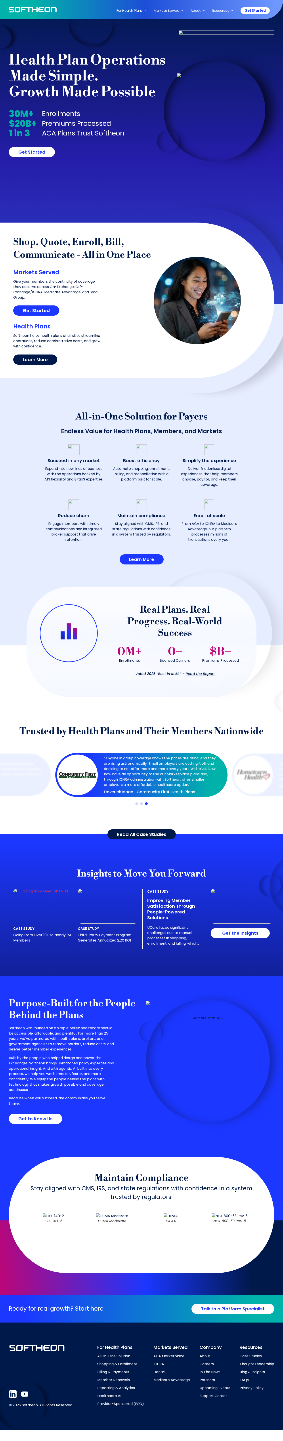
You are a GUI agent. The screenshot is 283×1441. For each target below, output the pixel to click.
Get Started (255, 10)
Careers (207, 1364)
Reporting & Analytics (116, 1387)
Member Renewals (113, 1379)
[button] (136, 803)
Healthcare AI (109, 1395)
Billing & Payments (113, 1371)
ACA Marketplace (168, 1356)
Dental (159, 1371)
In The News (210, 1371)
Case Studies (251, 1356)
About (205, 1356)
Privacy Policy (252, 1387)
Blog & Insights (252, 1371)
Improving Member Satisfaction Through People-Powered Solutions (171, 909)
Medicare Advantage (171, 1379)
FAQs (244, 1379)
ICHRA (158, 1364)
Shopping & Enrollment (117, 1364)
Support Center (213, 1395)
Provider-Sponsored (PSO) (120, 1403)
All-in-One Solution (113, 1356)
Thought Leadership (257, 1364)
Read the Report (200, 673)
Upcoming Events (215, 1387)
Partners (207, 1379)
